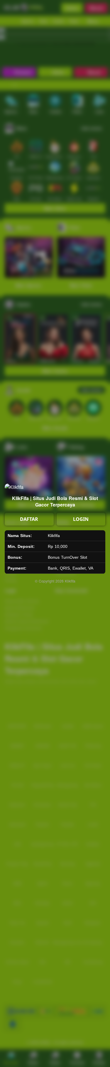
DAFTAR (29, 519)
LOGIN (81, 519)
